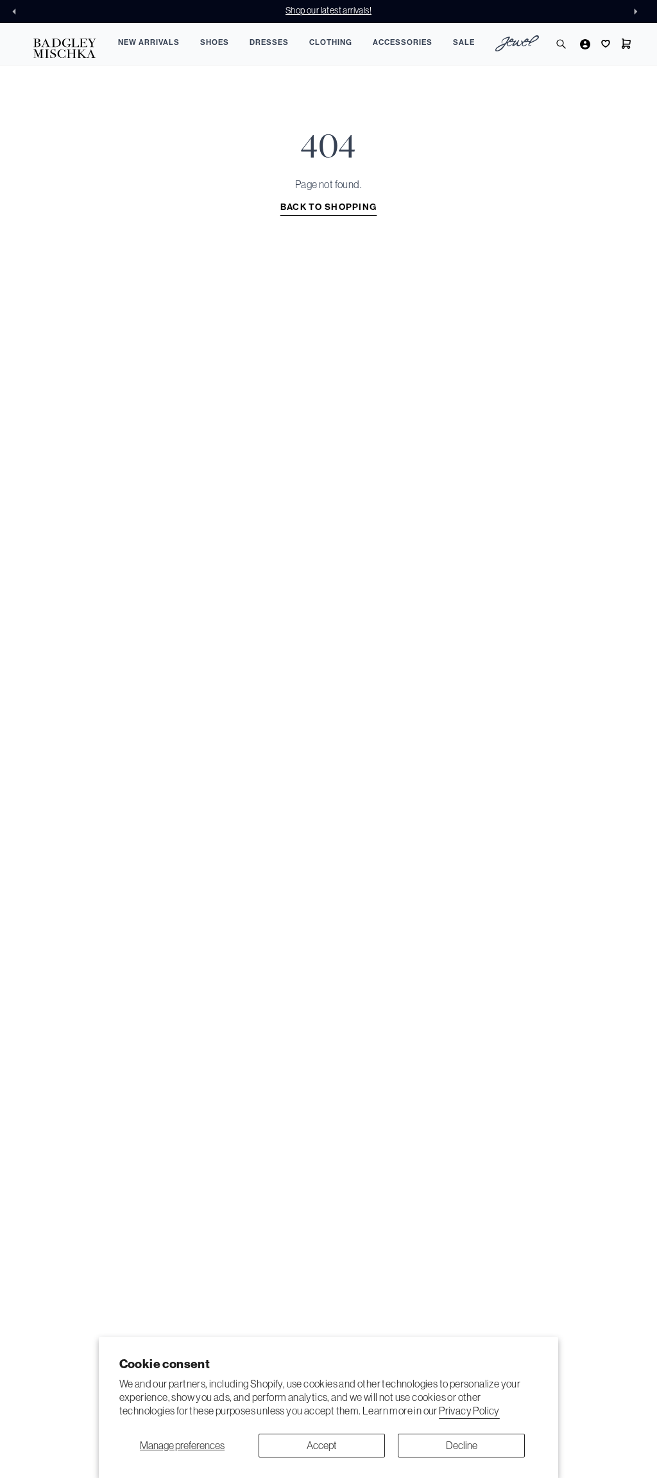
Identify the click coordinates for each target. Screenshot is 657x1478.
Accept (322, 1445)
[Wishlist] (604, 44)
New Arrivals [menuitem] (149, 42)
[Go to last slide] (18, 12)
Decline (461, 1445)
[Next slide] (639, 12)
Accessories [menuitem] (402, 42)
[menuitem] (517, 45)
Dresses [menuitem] (269, 42)
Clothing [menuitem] (330, 42)
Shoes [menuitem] (214, 42)
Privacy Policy (469, 1410)
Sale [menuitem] (464, 42)
